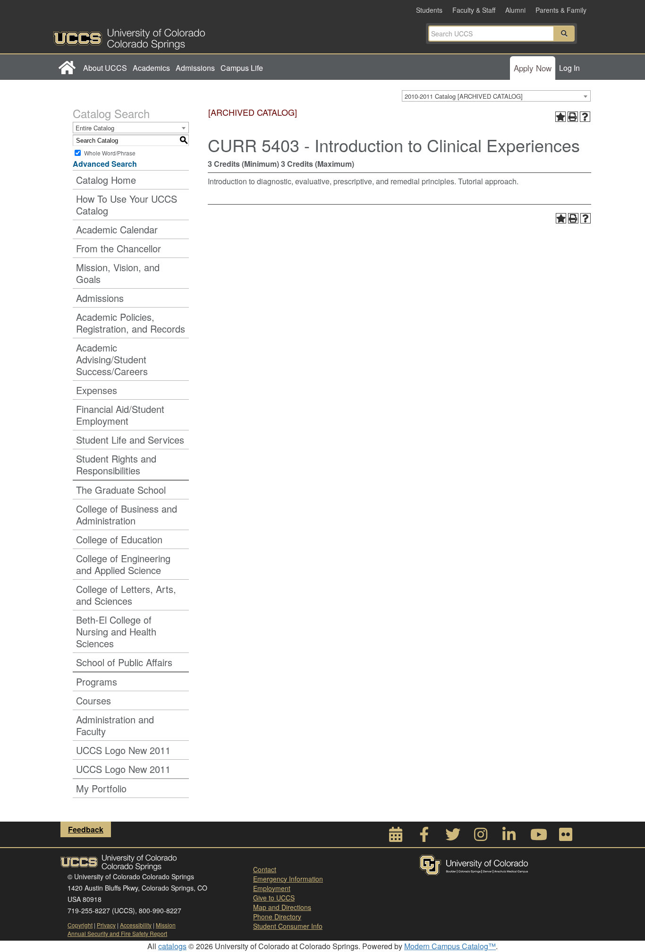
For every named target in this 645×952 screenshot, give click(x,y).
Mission (166, 925)
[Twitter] (452, 836)
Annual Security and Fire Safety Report (117, 933)
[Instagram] (480, 836)
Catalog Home (106, 180)
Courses (93, 700)
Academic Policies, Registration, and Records (130, 322)
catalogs (172, 946)
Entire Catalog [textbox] (95, 127)
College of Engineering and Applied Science (123, 564)
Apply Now (533, 68)
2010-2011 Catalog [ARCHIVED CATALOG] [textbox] (464, 96)
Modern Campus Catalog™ (450, 946)
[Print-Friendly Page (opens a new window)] (573, 116)
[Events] (395, 836)
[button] (564, 34)
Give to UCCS (274, 897)
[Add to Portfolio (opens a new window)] (560, 116)
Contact (264, 869)
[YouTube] (537, 836)
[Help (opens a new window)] (585, 116)
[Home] (66, 68)
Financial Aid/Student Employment (120, 415)
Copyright (80, 925)
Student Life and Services (130, 439)
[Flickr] (565, 836)
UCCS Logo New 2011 (123, 750)
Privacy (106, 925)
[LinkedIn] (509, 836)
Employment (271, 888)
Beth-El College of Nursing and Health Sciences (116, 631)
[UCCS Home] (187, 36)
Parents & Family (560, 10)
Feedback (85, 829)
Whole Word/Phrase (110, 153)
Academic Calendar (117, 229)
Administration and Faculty (115, 725)
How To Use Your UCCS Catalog (126, 204)
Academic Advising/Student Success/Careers (112, 359)
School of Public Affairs (124, 662)
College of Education (119, 539)
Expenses (96, 390)
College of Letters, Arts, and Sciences (126, 595)
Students (429, 10)
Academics (151, 67)
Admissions (195, 67)
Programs (96, 681)
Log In (569, 67)
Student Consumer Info (287, 926)
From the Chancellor (118, 248)
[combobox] (496, 96)
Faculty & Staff (473, 10)
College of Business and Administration (126, 514)
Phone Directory (277, 916)
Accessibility (136, 925)
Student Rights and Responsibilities (116, 464)
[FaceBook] (424, 836)
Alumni (515, 10)
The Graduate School (121, 490)
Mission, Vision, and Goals (118, 273)
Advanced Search (105, 163)
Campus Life (242, 67)
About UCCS (105, 67)
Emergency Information (288, 878)
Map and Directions (282, 907)
